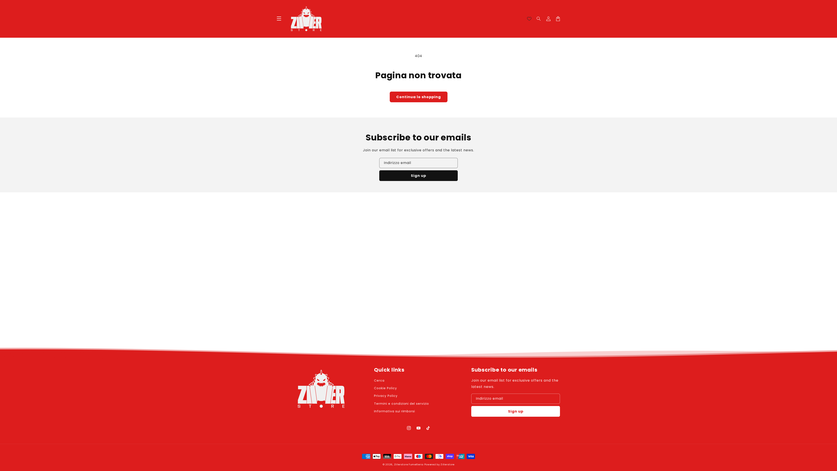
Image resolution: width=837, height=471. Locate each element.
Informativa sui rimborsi (394, 411)
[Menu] (279, 19)
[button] (539, 19)
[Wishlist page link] (529, 19)
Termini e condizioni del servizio (401, 403)
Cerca (379, 380)
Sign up (418, 175)
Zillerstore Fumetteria (409, 464)
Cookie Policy (385, 388)
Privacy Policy (385, 396)
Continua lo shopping (418, 96)
